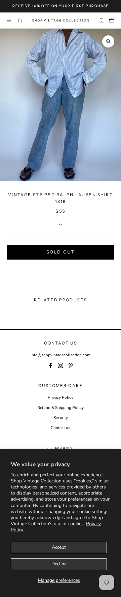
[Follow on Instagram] (60, 365)
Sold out (60, 252)
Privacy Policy (60, 397)
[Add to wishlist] (60, 223)
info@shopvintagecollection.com (60, 355)
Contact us (60, 427)
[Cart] (111, 20)
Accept (59, 547)
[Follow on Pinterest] (70, 365)
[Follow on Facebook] (50, 365)
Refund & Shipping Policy (60, 407)
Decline (59, 564)
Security (60, 417)
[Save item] (101, 20)
